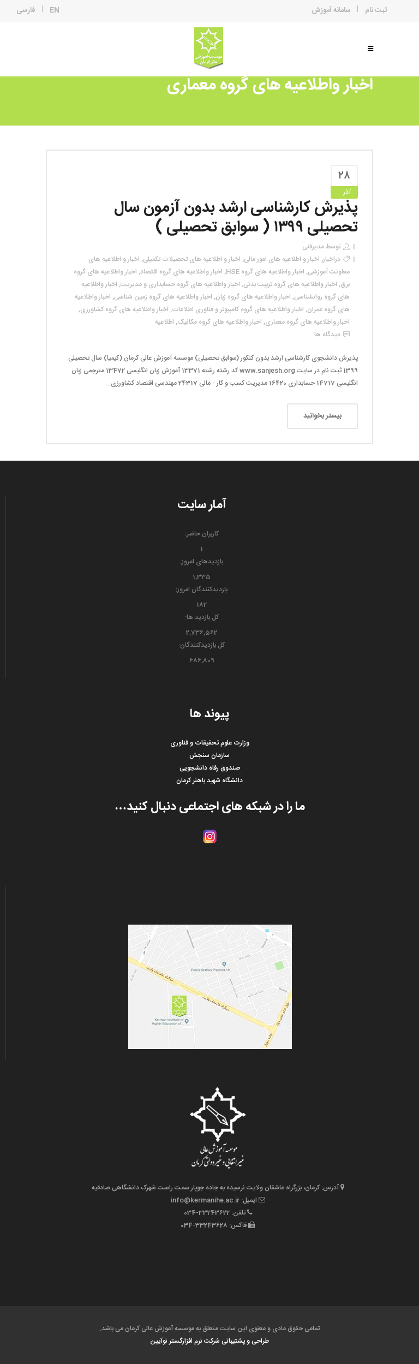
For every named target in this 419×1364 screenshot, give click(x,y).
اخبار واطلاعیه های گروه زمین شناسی (163, 296)
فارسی (25, 10)
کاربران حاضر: (202, 533)
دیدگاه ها (327, 334)
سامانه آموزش (331, 10)
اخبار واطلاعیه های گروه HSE (265, 271)
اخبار (329, 259)
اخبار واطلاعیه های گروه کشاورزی (124, 309)
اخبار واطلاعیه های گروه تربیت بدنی (290, 284)
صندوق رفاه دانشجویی (209, 768)
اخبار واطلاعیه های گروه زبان (253, 296)
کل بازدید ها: (202, 617)
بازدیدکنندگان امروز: (202, 589)
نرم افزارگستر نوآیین (176, 1341)
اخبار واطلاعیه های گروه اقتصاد (181, 271)
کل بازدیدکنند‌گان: (201, 645)
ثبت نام (376, 10)
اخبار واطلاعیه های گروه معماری (307, 322)
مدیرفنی (313, 246)
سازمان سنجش (209, 755)
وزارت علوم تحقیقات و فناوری (209, 742)
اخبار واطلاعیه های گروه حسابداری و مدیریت (180, 284)
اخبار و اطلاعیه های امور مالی (282, 259)
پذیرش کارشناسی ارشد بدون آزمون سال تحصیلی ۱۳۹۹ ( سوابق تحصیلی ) (236, 217)
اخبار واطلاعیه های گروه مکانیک (219, 322)
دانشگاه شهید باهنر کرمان (209, 780)
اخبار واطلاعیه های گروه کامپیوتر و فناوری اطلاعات (238, 309)
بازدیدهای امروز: (201, 561)
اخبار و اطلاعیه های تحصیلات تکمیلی (192, 259)
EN (54, 10)
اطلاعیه (164, 322)
